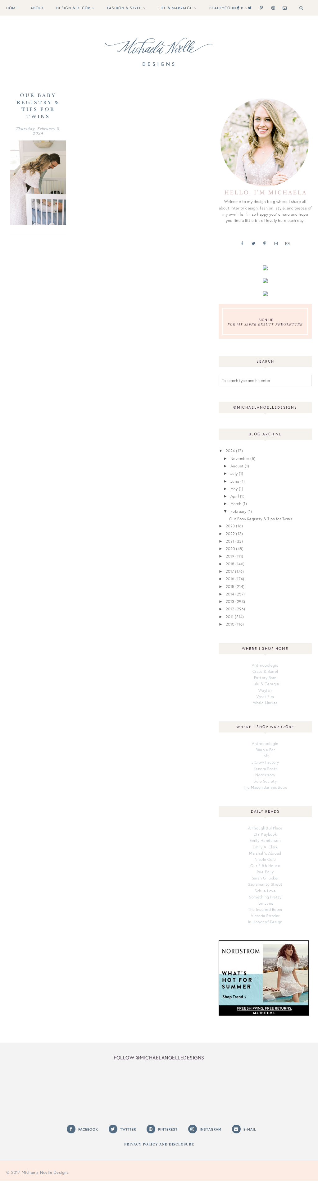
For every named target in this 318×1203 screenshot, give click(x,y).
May (234, 488)
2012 (230, 608)
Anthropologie (265, 665)
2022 (230, 533)
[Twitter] (248, 8)
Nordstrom (265, 774)
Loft (265, 755)
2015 (230, 586)
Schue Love (265, 890)
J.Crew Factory (265, 762)
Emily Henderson (265, 840)
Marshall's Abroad (265, 853)
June (234, 481)
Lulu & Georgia (265, 683)
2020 (230, 548)
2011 (230, 616)
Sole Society (265, 780)
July (234, 473)
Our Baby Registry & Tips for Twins (260, 518)
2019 (230, 555)
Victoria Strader (265, 915)
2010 (230, 624)
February (238, 511)
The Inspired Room (265, 909)
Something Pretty (265, 896)
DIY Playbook (265, 834)
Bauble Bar (265, 749)
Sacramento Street (265, 884)
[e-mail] (283, 8)
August (237, 465)
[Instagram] (272, 8)
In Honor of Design (265, 921)
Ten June (265, 903)
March (236, 503)
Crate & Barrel (265, 671)
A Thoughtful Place (265, 827)
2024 (230, 450)
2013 (230, 601)
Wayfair (265, 690)
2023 (230, 525)
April (234, 496)
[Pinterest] (260, 8)
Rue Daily (265, 871)
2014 (230, 593)
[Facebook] (237, 8)
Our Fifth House (265, 865)
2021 (230, 541)
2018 (230, 563)
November (239, 458)
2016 (230, 578)
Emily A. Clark (265, 846)
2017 (230, 571)
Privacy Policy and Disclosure (159, 1144)
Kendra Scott (265, 768)
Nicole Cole (265, 859)
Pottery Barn (265, 677)
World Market (265, 702)
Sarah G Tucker (265, 877)
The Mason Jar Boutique (265, 787)
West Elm (265, 696)
